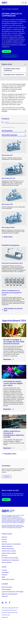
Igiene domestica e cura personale (11, 544)
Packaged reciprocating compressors (11, 69)
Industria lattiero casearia (9, 551)
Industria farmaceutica (8, 548)
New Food (4, 555)
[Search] (23, 3)
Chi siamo (4, 570)
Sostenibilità (5, 572)
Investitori (4, 574)
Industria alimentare (7, 546)
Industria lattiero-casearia (9, 553)
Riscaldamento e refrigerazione (10, 560)
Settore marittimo (7, 562)
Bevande (4, 539)
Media (3, 577)
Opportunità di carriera (8, 579)
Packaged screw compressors (13, 74)
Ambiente (4, 537)
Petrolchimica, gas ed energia (10, 557)
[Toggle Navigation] (25, 2)
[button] (14, 64)
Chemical (4, 541)
